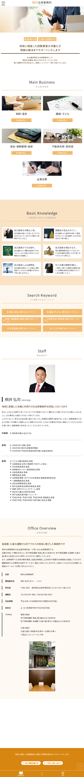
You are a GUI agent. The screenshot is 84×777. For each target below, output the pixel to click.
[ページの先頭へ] (80, 766)
